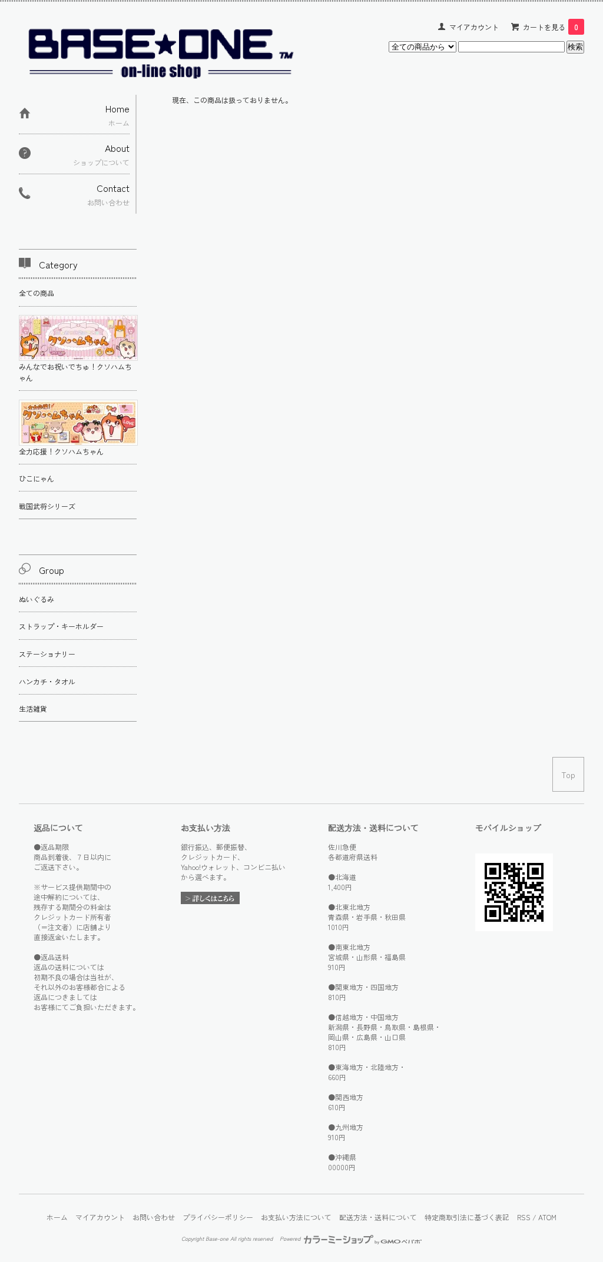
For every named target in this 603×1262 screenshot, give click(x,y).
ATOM (547, 1217)
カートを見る (550, 27)
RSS (524, 1217)
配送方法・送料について (378, 1217)
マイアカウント (474, 27)
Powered (291, 1238)
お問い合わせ (153, 1217)
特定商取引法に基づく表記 (467, 1217)
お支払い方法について (296, 1217)
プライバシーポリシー (218, 1217)
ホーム (57, 1217)
